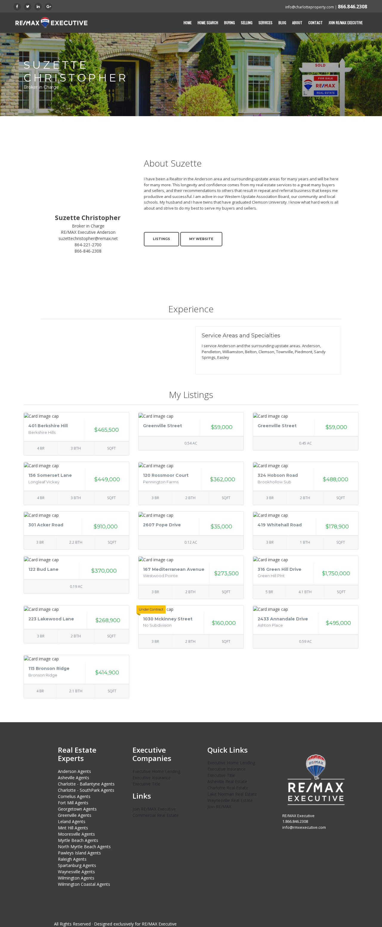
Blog (282, 22)
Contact (315, 22)
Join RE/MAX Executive (346, 22)
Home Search (208, 22)
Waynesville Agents (76, 871)
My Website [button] (201, 239)
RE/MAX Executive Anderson (88, 232)
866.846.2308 (352, 6)
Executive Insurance (152, 777)
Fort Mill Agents (73, 802)
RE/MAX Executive (159, 924)
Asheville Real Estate (227, 781)
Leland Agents (71, 821)
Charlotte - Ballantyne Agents (86, 784)
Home (188, 22)
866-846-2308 (88, 251)
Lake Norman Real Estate (232, 794)
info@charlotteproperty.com (309, 7)
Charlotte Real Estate (227, 788)
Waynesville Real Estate (230, 800)
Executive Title (146, 784)
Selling (246, 22)
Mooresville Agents (76, 834)
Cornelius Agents (74, 796)
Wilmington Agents (76, 878)
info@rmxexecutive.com (304, 827)
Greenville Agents (74, 815)
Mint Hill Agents (73, 828)
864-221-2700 (88, 244)
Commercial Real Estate (156, 815)
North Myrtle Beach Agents (84, 846)
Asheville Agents (73, 777)
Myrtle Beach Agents (78, 840)
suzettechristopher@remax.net (88, 238)
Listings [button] (161, 239)
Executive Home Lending (156, 771)
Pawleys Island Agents (79, 853)
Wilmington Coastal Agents (84, 884)
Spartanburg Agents (77, 865)
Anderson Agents (74, 771)
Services (265, 22)
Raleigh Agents (72, 859)
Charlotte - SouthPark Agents (86, 790)
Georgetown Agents (77, 809)
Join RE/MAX (219, 806)
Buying (229, 22)
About (297, 22)
